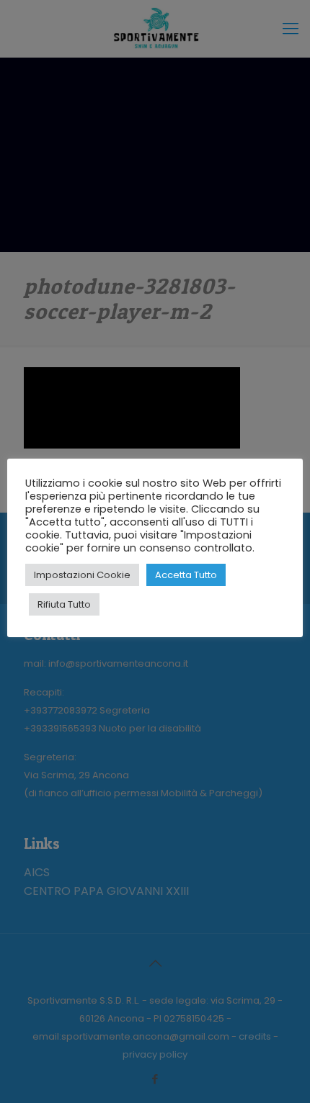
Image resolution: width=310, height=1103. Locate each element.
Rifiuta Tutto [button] (64, 604)
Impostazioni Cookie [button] (82, 575)
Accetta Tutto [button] (186, 575)
